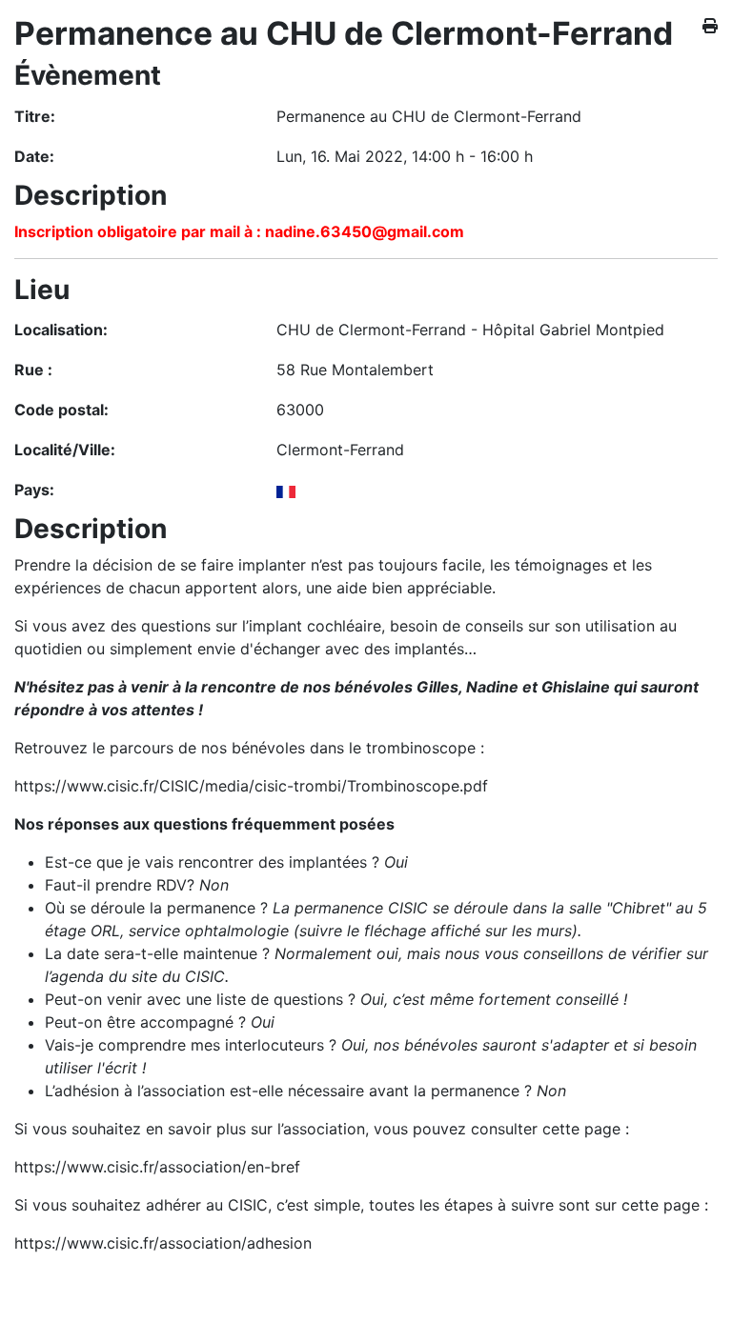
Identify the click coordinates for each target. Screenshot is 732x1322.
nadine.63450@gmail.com (364, 231)
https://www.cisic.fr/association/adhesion (163, 1242)
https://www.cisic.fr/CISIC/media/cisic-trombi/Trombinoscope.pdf (251, 785)
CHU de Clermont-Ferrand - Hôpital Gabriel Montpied (470, 329)
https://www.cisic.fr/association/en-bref (157, 1166)
